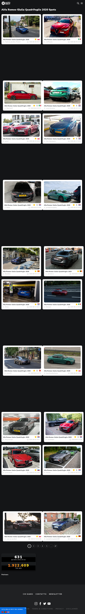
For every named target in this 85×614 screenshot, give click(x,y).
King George (9, 439)
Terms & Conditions (42, 609)
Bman (8, 207)
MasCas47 (10, 108)
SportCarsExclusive (52, 373)
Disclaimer (72, 609)
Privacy (60, 609)
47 (55, 546)
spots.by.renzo (50, 108)
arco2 (6, 141)
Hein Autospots (51, 141)
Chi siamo (28, 594)
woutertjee (51, 439)
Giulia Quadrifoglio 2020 (20, 40)
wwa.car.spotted (12, 539)
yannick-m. (51, 274)
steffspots (49, 42)
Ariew (7, 307)
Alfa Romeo (7, 40)
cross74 (9, 373)
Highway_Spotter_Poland (12, 42)
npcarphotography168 (52, 539)
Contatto (41, 594)
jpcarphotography (51, 207)
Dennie (48, 472)
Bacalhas (8, 274)
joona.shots (8, 472)
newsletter (55, 594)
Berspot (48, 307)
